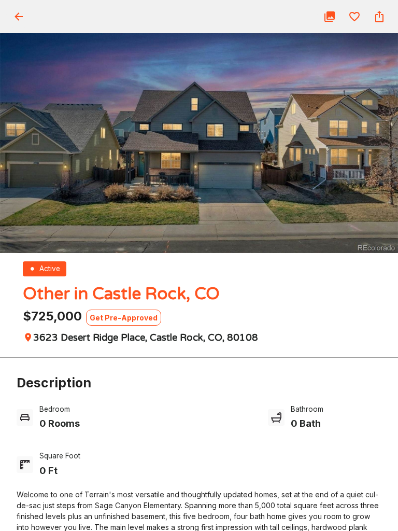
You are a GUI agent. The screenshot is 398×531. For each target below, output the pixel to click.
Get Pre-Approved (124, 317)
